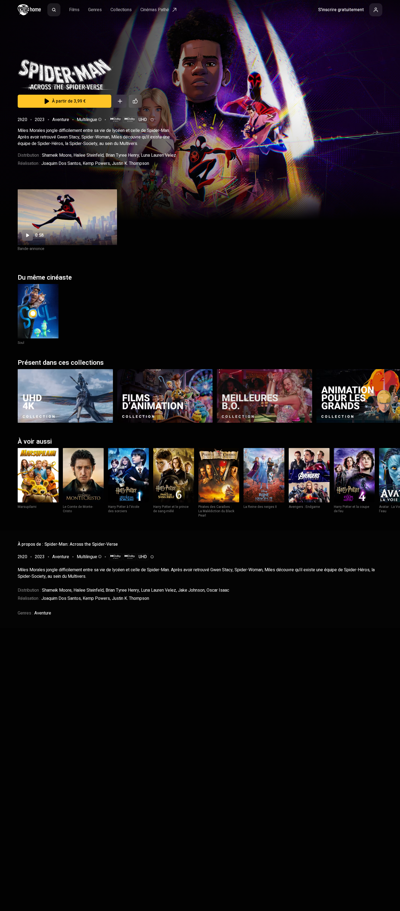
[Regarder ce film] (67, 217)
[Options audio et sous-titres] (99, 119)
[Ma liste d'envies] (120, 101)
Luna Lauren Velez (158, 155)
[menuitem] (53, 9)
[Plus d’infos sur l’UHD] (151, 119)
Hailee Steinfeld (88, 155)
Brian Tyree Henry (122, 155)
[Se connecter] (375, 9)
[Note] (135, 101)
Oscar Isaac (218, 590)
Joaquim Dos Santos (61, 163)
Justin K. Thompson (130, 163)
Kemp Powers (96, 163)
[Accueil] (29, 9)
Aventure (60, 119)
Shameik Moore (57, 155)
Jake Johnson (191, 590)
